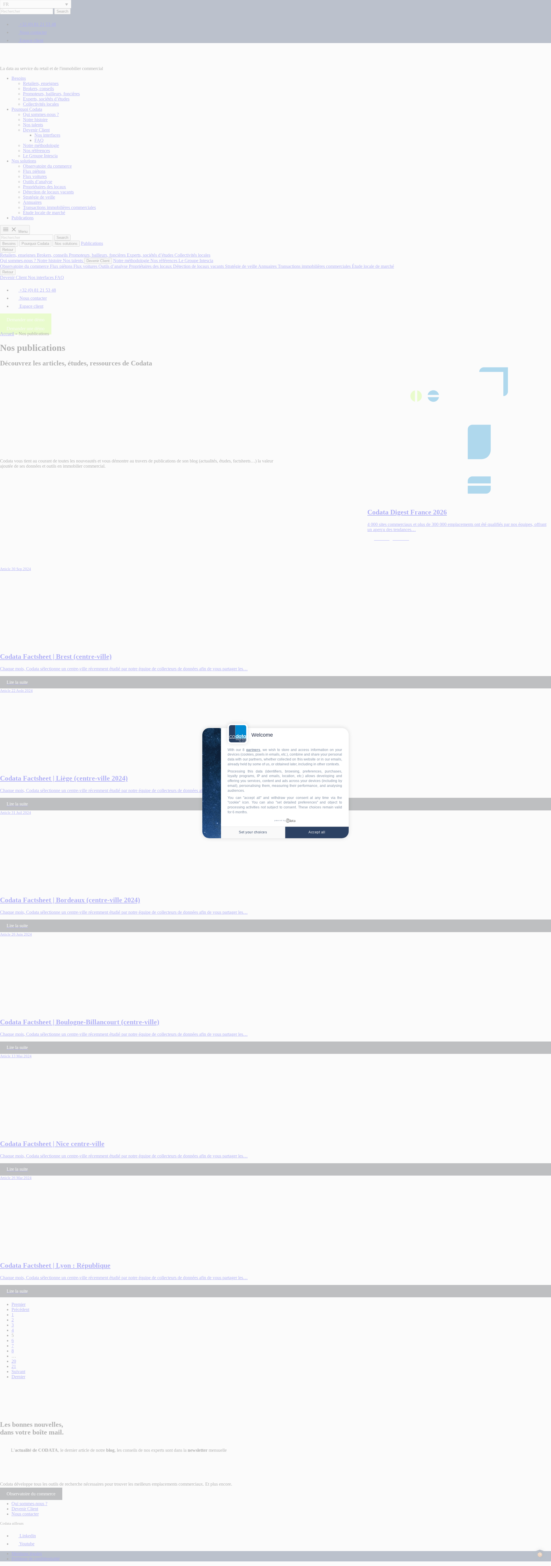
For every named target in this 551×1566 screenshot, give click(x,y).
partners (253, 750)
